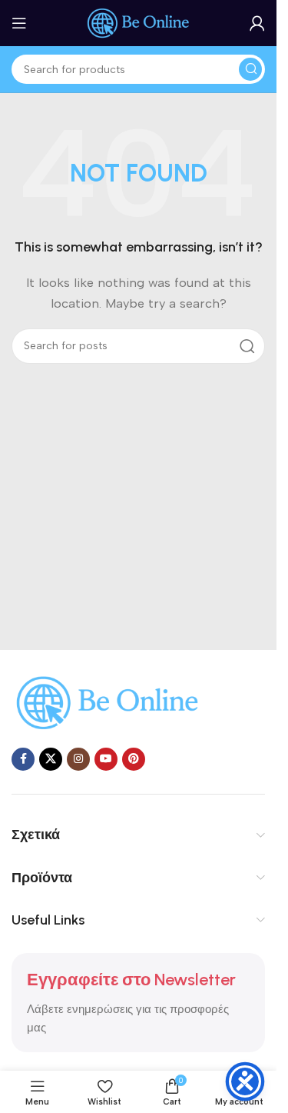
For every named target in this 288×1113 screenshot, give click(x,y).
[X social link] (50, 759)
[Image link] (108, 701)
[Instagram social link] (78, 759)
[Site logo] (138, 22)
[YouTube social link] (106, 759)
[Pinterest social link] (133, 759)
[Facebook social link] (23, 759)
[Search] (250, 69)
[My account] (257, 23)
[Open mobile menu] (19, 23)
